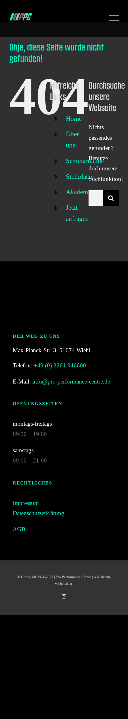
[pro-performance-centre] (64, 278)
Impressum (26, 503)
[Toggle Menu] (114, 18)
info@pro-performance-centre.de (71, 381)
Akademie (79, 192)
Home (74, 118)
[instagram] (64, 596)
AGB (19, 529)
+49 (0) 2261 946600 (60, 365)
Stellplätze (80, 176)
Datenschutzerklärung (38, 513)
